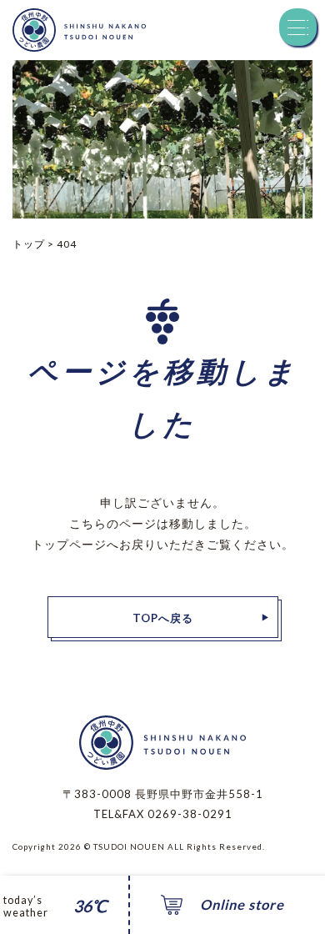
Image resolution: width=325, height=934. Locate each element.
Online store (242, 904)
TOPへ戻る (162, 618)
